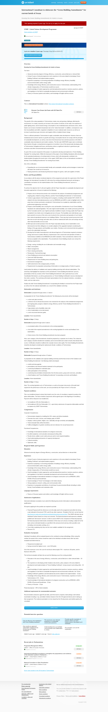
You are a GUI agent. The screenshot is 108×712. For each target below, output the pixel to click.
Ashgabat (27, 649)
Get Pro (83, 2)
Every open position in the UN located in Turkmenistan (39, 670)
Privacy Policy (60, 696)
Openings (53, 2)
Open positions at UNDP (31, 32)
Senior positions (43, 694)
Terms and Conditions (72, 696)
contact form (62, 690)
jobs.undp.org (56, 634)
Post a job (76, 2)
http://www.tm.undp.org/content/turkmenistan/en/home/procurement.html (47, 514)
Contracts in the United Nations (45, 685)
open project (75, 690)
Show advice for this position (33, 45)
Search (65, 2)
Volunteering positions (45, 698)
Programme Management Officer (33, 645)
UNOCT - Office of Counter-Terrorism (34, 647)
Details (79, 112)
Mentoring (60, 2)
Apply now (54, 607)
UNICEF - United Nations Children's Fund (35, 656)
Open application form (33, 55)
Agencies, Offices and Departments (27, 694)
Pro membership (26, 684)
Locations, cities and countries (27, 697)
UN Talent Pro (35, 112)
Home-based (29, 36)
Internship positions (44, 687)
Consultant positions (44, 696)
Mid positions (42, 691)
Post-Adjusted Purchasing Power (28, 689)
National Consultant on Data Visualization (36, 662)
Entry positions (43, 689)
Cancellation (82, 696)
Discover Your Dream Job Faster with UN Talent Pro (46, 110)
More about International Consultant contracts (61, 104)
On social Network (26, 691)
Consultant (27, 40)
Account (71, 2)
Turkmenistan (37, 36)
